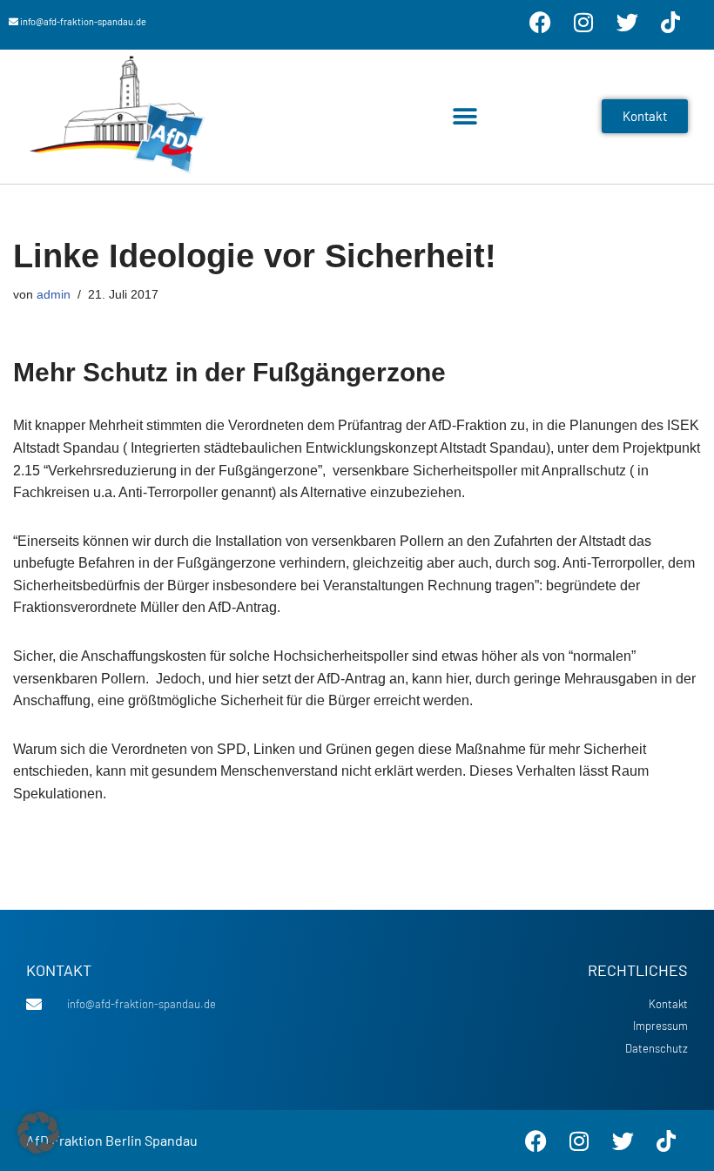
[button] (464, 116)
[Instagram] (583, 22)
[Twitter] (627, 22)
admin (54, 294)
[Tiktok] (670, 22)
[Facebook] (540, 22)
